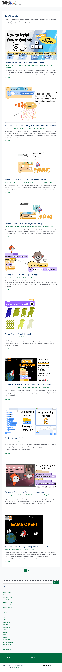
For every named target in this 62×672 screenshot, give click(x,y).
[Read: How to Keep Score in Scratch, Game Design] (31, 211)
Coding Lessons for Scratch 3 (17, 438)
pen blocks (35, 387)
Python (4, 629)
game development (40, 65)
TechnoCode (48, 65)
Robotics (5, 632)
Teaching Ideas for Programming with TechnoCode (26, 546)
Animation (5, 589)
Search (56, 582)
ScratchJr (5, 637)
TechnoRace (8, 67)
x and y (48, 387)
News (6, 549)
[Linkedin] (51, 665)
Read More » (8, 77)
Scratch (7, 65)
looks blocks (28, 337)
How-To (5, 612)
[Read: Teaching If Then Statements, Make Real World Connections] (31, 104)
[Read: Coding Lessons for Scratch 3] (31, 421)
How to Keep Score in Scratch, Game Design (24, 224)
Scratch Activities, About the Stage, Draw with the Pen (28, 384)
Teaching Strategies (8, 642)
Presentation (6, 624)
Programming (8, 495)
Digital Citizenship (7, 607)
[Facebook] (44, 665)
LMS (4, 617)
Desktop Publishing (8, 604)
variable (52, 182)
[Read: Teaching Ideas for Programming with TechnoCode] (24, 529)
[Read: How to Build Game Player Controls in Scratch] (31, 45)
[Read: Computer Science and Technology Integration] (31, 475)
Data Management (7, 602)
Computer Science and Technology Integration (24, 492)
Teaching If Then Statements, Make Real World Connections (30, 125)
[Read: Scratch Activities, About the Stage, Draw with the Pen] (27, 369)
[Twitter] (48, 665)
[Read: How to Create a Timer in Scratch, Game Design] (31, 163)
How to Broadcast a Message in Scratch (22, 275)
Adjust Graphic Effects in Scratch (19, 334)
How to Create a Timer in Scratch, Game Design (25, 179)
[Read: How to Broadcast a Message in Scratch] (31, 258)
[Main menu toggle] (58, 3)
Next (57, 570)
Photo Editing (6, 622)
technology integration (44, 495)
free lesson (31, 65)
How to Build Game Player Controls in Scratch (24, 63)
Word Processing (7, 649)
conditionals (28, 128)
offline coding (35, 128)
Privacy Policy (17, 667)
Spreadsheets (6, 639)
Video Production (7, 644)
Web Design (6, 647)
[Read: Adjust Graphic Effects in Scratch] (20, 314)
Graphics (5, 609)
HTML (4, 614)
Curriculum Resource (8, 599)
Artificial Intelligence (8, 592)
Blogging (5, 594)
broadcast (28, 277)
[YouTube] (46, 665)
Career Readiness (7, 597)
